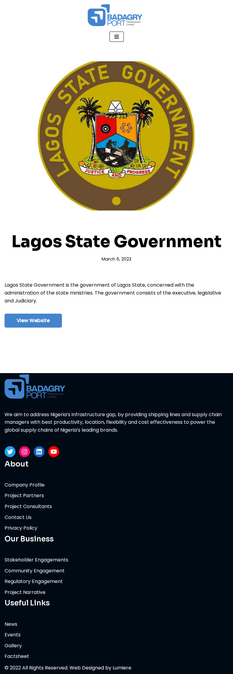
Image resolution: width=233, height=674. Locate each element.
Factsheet (17, 656)
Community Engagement (35, 570)
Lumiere (122, 667)
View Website (33, 320)
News (11, 624)
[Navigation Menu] (117, 37)
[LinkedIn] (39, 451)
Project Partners (24, 495)
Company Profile (25, 484)
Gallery (13, 645)
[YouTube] (53, 451)
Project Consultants (28, 506)
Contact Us (18, 517)
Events (13, 634)
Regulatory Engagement (34, 581)
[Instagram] (24, 451)
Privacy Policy (21, 527)
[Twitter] (10, 451)
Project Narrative (25, 592)
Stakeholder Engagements (36, 559)
